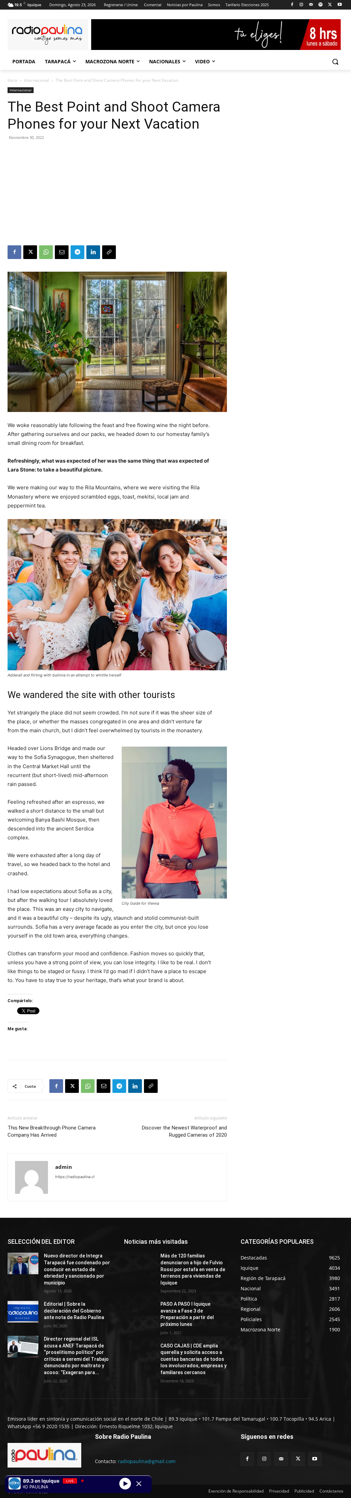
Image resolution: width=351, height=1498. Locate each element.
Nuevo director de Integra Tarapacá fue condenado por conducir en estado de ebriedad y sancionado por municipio (77, 1269)
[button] (335, 61)
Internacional (36, 80)
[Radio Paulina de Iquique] (48, 34)
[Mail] (311, 5)
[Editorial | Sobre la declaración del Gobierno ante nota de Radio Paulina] (23, 1311)
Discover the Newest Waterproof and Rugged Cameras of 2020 (184, 1131)
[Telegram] (77, 252)
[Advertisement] (117, 194)
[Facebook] (292, 5)
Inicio (12, 80)
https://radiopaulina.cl (75, 1176)
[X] (330, 5)
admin (63, 1166)
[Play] (125, 1483)
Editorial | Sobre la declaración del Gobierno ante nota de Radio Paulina (74, 1310)
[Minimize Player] (139, 1484)
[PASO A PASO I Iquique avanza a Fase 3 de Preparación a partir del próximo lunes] (139, 1311)
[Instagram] (301, 5)
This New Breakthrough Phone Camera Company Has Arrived (52, 1131)
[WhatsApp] (46, 252)
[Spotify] (321, 5)
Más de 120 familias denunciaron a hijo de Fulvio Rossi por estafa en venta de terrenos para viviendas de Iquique (192, 1269)
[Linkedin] (93, 252)
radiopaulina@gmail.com (147, 1461)
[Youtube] (339, 5)
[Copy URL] (109, 252)
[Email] (62, 252)
